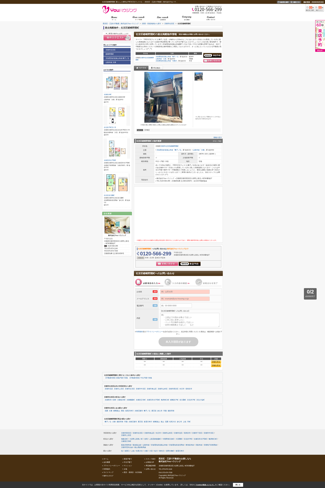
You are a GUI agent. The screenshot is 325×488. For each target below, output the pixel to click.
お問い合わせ (151, 469)
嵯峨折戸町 (174, 400)
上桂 (184, 422)
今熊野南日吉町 (168, 439)
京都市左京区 (130, 389)
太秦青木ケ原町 (110, 400)
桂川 (156, 451)
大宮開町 (179, 439)
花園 (106, 411)
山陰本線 (159, 59)
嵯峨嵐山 (116, 411)
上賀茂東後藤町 (155, 439)
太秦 (164, 59)
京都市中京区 (141, 389)
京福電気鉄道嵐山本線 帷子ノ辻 (117, 58)
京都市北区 (109, 389)
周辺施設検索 (151, 466)
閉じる (237, 485)
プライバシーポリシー (154, 332)
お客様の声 (150, 462)
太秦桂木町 (107, 94)
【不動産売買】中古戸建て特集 (140, 378)
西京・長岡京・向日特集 (133, 472)
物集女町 (124, 439)
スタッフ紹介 (151, 459)
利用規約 (139, 332)
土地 (125, 469)
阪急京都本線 (126, 445)
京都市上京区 (119, 389)
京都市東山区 (152, 389)
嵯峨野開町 (174, 146)
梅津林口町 (165, 400)
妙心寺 (159, 411)
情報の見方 (218, 137)
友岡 (146, 439)
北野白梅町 (170, 451)
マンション (128, 466)
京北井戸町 (191, 400)
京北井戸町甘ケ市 (110, 127)
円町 (189, 422)
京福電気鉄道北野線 (176, 445)
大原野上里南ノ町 (136, 439)
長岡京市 (188, 389)
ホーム (105, 459)
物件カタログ (108, 476)
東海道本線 (190, 445)
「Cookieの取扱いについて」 (205, 485)
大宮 (151, 451)
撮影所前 (171, 411)
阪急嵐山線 (137, 445)
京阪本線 (199, 445)
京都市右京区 (144, 58)
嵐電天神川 (129, 411)
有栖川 (174, 61)
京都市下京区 (197, 433)
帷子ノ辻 (175, 57)
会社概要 (106, 462)
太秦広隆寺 (139, 411)
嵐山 (162, 422)
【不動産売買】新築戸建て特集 (116, 378)
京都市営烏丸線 (127, 447)
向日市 (182, 389)
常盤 (165, 411)
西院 (122, 411)
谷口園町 (183, 400)
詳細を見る (216, 362)
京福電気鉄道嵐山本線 (163, 57)
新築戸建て (128, 459)
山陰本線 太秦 (111, 62)
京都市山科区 (163, 389)
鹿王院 (153, 411)
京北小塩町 (200, 400)
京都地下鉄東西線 (210, 445)
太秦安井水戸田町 (110, 160)
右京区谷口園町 (109, 195)
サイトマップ (108, 472)
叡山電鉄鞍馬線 (140, 447)
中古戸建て (128, 462)
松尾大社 (172, 422)
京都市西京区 (173, 389)
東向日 (161, 451)
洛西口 (127, 451)
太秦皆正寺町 (141, 400)
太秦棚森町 (131, 400)
